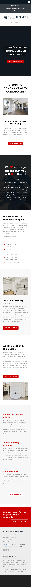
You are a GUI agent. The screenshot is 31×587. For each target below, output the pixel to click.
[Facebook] (14, 11)
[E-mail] (7, 551)
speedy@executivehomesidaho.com (15, 8)
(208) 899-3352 (15, 5)
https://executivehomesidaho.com (16, 544)
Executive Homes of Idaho (15, 17)
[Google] (16, 11)
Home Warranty (10, 471)
